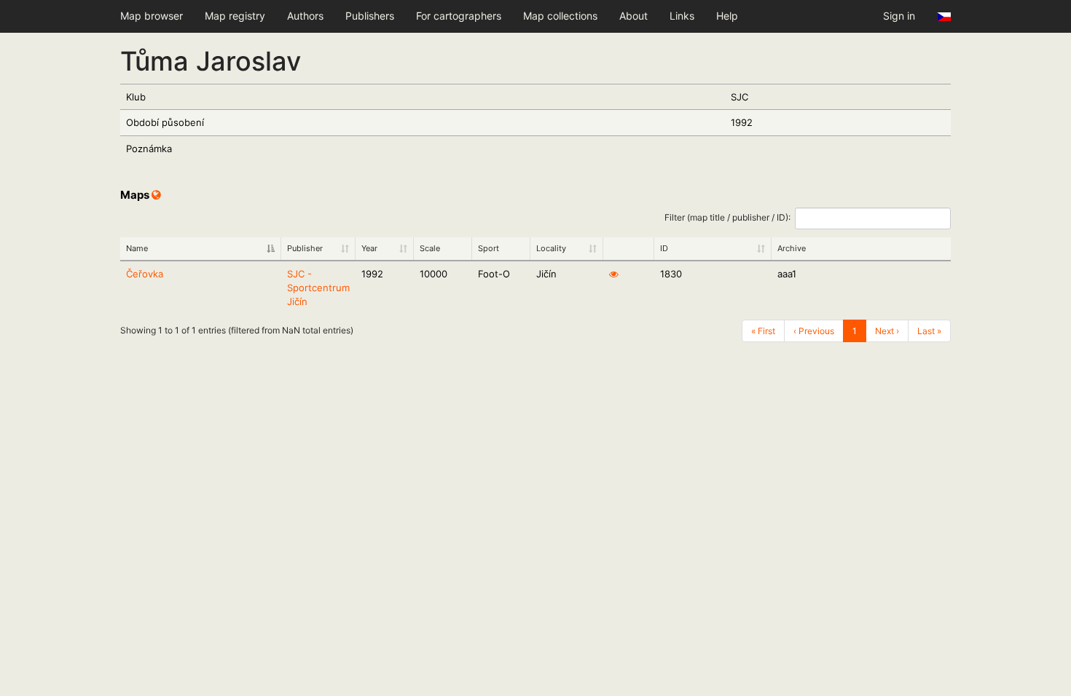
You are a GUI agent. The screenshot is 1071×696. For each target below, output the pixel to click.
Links (682, 15)
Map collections (560, 15)
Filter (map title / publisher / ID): (727, 217)
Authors (305, 15)
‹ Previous (813, 330)
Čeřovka (144, 274)
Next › (887, 330)
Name (137, 248)
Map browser (151, 15)
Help (727, 15)
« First (763, 330)
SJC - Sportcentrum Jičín (318, 287)
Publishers (369, 15)
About (633, 15)
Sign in (899, 15)
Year (369, 248)
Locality (551, 248)
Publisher (305, 248)
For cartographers (458, 15)
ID (664, 248)
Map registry (235, 15)
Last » (929, 330)
